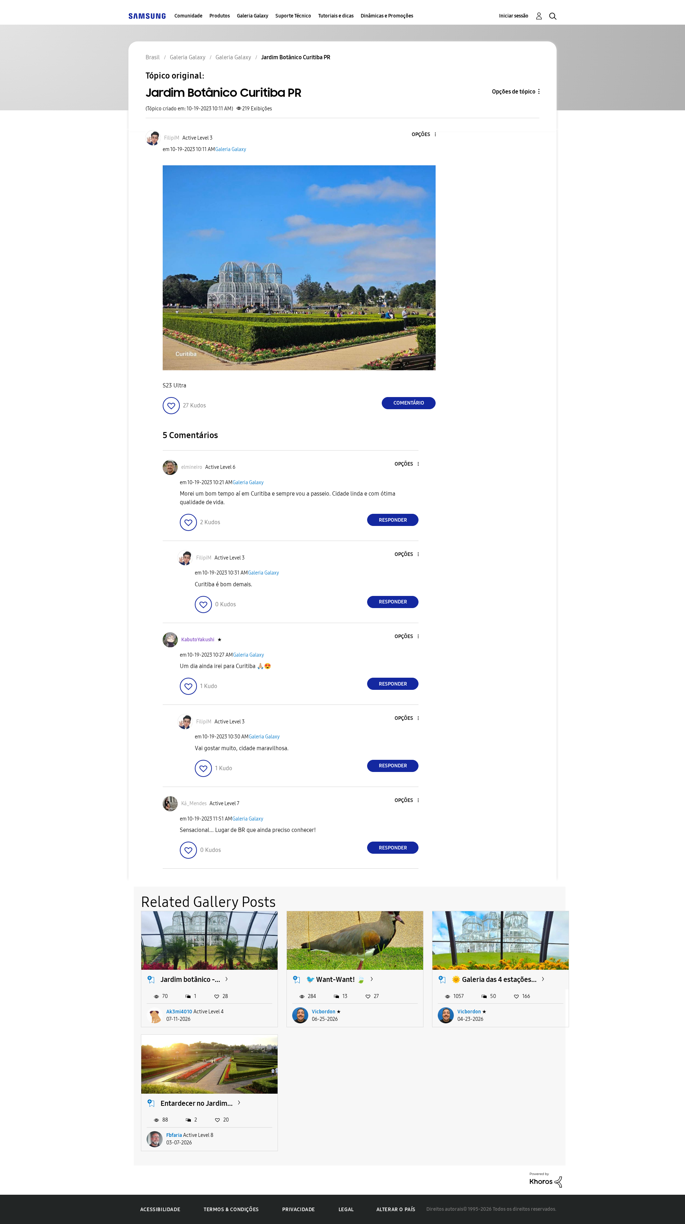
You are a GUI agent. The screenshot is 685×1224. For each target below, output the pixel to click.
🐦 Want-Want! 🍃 (335, 979)
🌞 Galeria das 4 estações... (494, 979)
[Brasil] (147, 15)
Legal (346, 1210)
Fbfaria (174, 1135)
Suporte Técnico (293, 16)
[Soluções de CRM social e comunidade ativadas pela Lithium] (546, 1179)
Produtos (219, 16)
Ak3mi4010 (179, 1012)
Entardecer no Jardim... (197, 1103)
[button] (423, 134)
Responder (393, 520)
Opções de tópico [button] (514, 91)
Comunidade (188, 16)
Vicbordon (323, 1012)
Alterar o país (396, 1210)
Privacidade (298, 1210)
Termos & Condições (231, 1210)
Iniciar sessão (513, 16)
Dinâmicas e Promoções (387, 16)
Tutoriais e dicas (336, 16)
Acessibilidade (160, 1210)
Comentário (409, 403)
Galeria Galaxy (252, 16)
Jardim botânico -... (190, 979)
